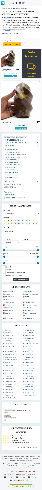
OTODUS (28, 373)
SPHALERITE (9, 389)
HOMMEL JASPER (11, 360)
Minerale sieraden (12, 184)
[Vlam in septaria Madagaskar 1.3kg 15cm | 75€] (21, 100)
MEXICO (8, 307)
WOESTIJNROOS (30, 395)
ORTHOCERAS (10, 373)
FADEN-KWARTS (11, 351)
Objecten (9, 146)
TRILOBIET (9, 392)
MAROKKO (9, 305)
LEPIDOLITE (29, 368)
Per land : (26, 239)
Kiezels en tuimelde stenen (15, 154)
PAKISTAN (9, 310)
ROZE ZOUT (29, 381)
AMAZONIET (29, 330)
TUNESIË (8, 313)
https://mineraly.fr (21, 468)
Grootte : (6, 260)
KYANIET (28, 365)
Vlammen (24, 8)
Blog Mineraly (9, 464)
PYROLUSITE (29, 376)
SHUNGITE (9, 387)
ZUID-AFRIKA (9, 318)
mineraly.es (34, 474)
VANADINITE (29, 392)
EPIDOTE (28, 349)
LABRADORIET (10, 368)
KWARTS (9, 365)
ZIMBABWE (29, 318)
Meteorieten (10, 187)
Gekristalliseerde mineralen (16, 143)
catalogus (7, 8)
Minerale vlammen (12, 164)
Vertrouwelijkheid (30, 456)
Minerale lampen (11, 159)
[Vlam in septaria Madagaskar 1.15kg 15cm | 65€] (10, 58)
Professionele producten (15, 198)
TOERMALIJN (29, 389)
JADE (27, 360)
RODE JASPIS (29, 378)
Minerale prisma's (12, 152)
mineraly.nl (10, 477)
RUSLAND (29, 310)
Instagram (29, 464)
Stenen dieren (10, 175)
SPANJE (28, 297)
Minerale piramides (12, 162)
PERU (28, 307)
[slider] (4, 250)
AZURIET (8, 341)
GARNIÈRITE (9, 354)
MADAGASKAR (31, 305)
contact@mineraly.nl (24, 466)
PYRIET (8, 376)
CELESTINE (9, 346)
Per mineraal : (7, 239)
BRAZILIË (9, 294)
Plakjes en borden (12, 157)
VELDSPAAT (9, 395)
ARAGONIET (29, 338)
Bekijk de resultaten (21, 280)
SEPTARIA (28, 384)
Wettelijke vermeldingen (16, 456)
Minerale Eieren (11, 170)
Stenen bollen (11, 167)
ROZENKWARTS (10, 384)
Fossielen (9, 181)
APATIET (8, 338)
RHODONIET (9, 378)
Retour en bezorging (15, 458)
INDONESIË (9, 302)
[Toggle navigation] (38, 3)
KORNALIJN (29, 362)
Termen (4, 456)
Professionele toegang (31, 458)
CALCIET (8, 343)
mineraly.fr (13, 471)
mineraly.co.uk (26, 471)
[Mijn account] (16, 3)
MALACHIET (9, 370)
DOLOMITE (9, 349)
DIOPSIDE (28, 346)
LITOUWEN (29, 302)
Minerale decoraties (13, 140)
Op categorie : (7, 210)
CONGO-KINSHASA (31, 294)
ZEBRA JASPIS (10, 397)
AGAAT (8, 330)
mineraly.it (22, 474)
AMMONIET (9, 335)
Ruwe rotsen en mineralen (15, 137)
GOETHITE (29, 354)
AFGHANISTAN (10, 291)
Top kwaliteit (9, 195)
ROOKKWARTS (10, 381)
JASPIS (8, 362)
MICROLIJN (29, 370)
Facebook (20, 464)
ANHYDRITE (29, 335)
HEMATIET (29, 357)
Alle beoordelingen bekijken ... (28, 447)
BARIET (28, 341)
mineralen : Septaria (11, 44)
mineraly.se (34, 477)
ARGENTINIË (29, 291)
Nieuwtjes (8, 192)
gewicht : (6, 254)
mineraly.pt (22, 477)
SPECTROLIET (30, 387)
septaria (7, 69)
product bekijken (10, 76)
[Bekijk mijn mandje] (20, 3)
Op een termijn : (8, 231)
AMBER (8, 332)
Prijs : (5, 247)
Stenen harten (11, 149)
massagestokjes (11, 172)
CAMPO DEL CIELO (31, 343)
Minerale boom (10, 177)
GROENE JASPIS (10, 357)
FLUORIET (29, 351)
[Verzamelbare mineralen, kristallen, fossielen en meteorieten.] (2, 3)
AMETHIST (29, 332)
